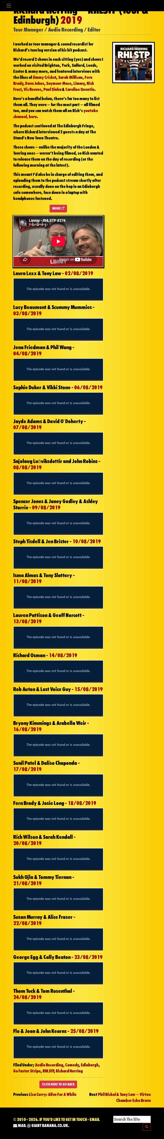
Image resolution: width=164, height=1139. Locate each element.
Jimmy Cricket (44, 77)
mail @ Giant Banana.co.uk (42, 1125)
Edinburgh (90, 1065)
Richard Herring (69, 1071)
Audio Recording (49, 1065)
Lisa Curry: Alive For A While (52, 1094)
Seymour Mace (58, 83)
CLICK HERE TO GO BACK (58, 1084)
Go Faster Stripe (27, 1071)
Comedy (72, 1065)
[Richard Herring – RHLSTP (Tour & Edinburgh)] (133, 62)
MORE (56, 208)
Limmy (79, 83)
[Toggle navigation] (8, 6)
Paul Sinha (52, 89)
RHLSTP (48, 1071)
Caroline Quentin (79, 89)
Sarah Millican (70, 77)
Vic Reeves (32, 89)
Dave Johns (34, 83)
